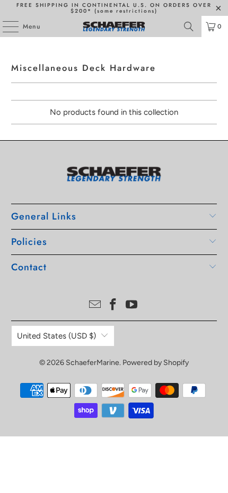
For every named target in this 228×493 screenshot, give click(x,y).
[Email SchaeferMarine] (95, 305)
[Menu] (5, 26)
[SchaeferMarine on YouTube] (132, 305)
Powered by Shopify (155, 362)
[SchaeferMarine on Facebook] (113, 305)
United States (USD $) (56, 336)
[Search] (189, 26)
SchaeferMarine (92, 362)
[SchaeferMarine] (114, 26)
